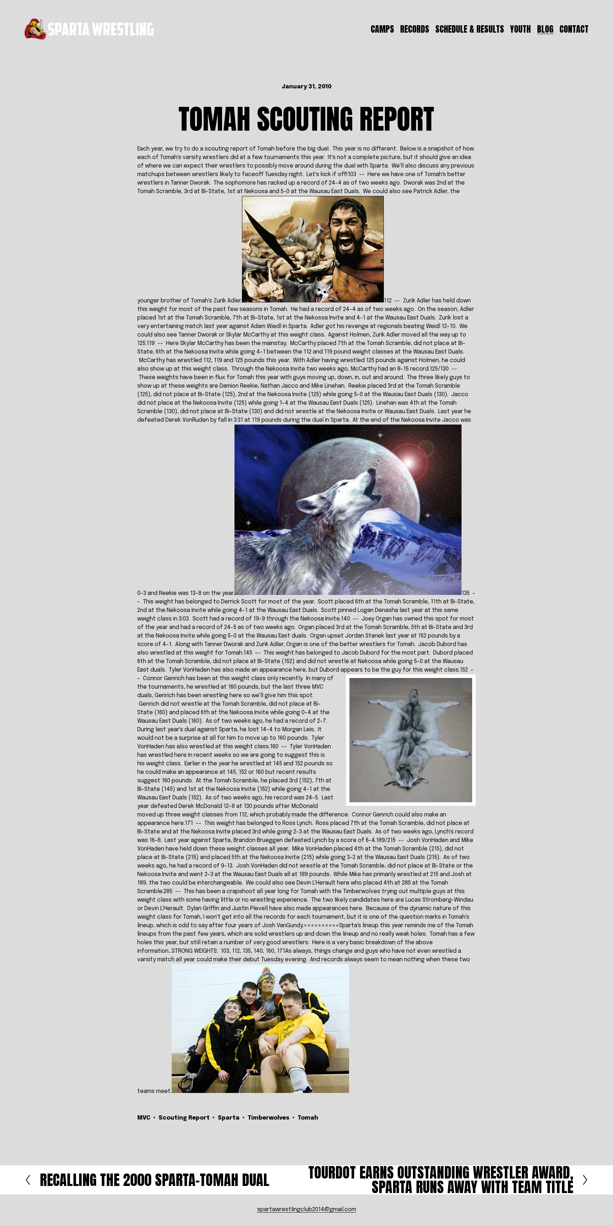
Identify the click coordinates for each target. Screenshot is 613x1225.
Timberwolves (268, 1118)
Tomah (308, 1118)
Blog (545, 29)
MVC (143, 1118)
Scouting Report (184, 1118)
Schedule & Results (469, 29)
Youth (520, 29)
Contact (574, 29)
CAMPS (382, 29)
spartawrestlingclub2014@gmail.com (306, 1210)
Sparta (228, 1118)
